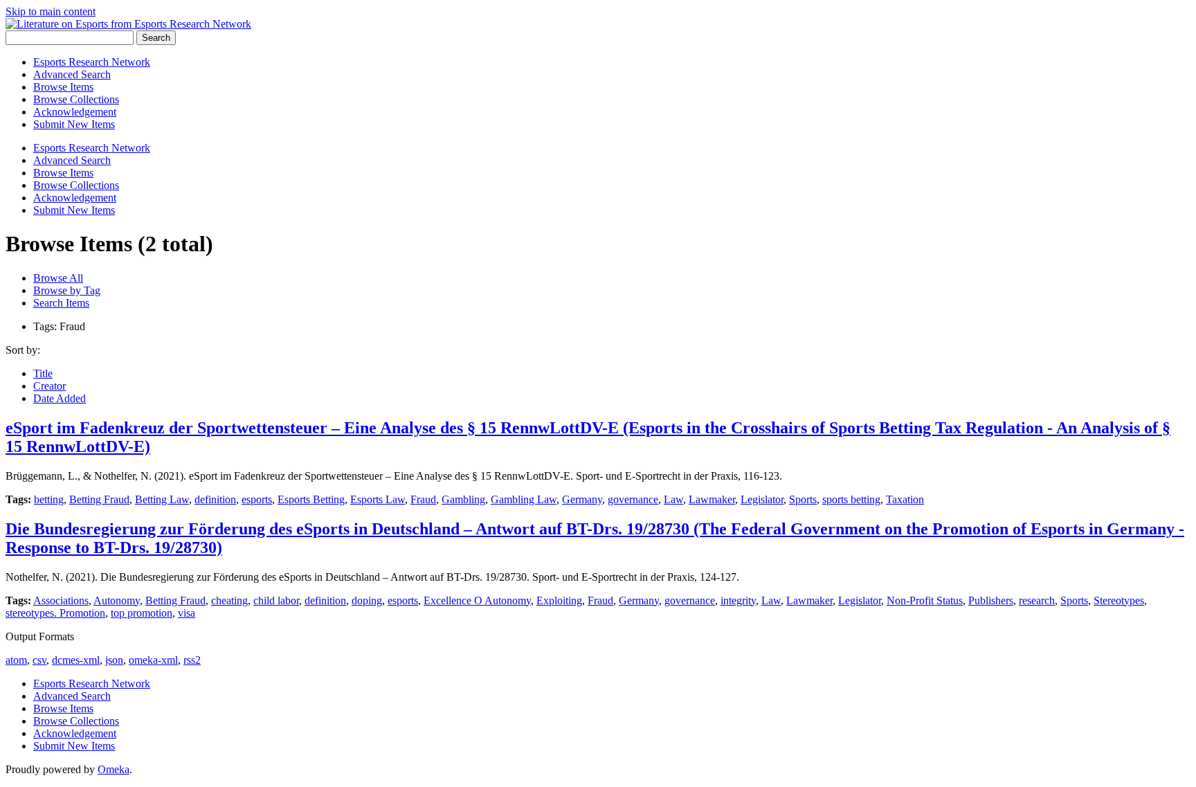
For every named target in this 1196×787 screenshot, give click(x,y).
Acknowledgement (74, 112)
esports (257, 499)
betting (49, 499)
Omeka (113, 769)
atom (16, 660)
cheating (229, 600)
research (1037, 600)
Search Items (61, 303)
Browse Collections (76, 99)
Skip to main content (51, 11)
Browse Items (63, 87)
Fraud (423, 499)
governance (633, 499)
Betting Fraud (99, 499)
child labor (276, 600)
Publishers (990, 600)
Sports (803, 499)
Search (156, 38)
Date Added (59, 398)
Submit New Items (74, 124)
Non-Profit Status (925, 600)
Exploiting (559, 600)
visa (186, 613)
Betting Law (162, 499)
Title (43, 373)
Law (673, 499)
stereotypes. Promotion (55, 613)
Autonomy (116, 600)
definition (215, 499)
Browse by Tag (66, 290)
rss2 (192, 660)
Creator (49, 386)
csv (39, 660)
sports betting (851, 499)
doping (367, 600)
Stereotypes (1119, 600)
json (114, 660)
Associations (61, 600)
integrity (738, 600)
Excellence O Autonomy (477, 600)
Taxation (905, 499)
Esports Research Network (91, 62)
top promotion (141, 613)
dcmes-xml (76, 660)
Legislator (762, 499)
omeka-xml (153, 660)
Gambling (463, 499)
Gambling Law (523, 499)
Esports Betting (311, 499)
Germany (582, 499)
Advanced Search (72, 74)
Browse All (58, 278)
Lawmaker (712, 499)
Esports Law (377, 499)
